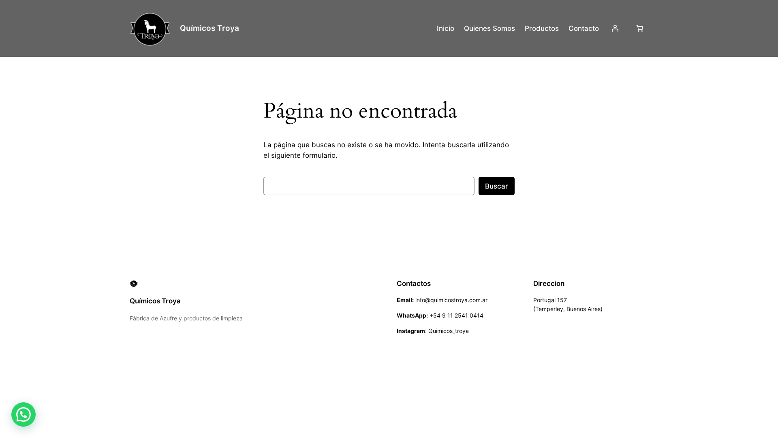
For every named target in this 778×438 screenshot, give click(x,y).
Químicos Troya (209, 28)
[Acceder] (615, 28)
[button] (23, 414)
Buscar (496, 186)
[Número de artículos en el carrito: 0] (639, 28)
